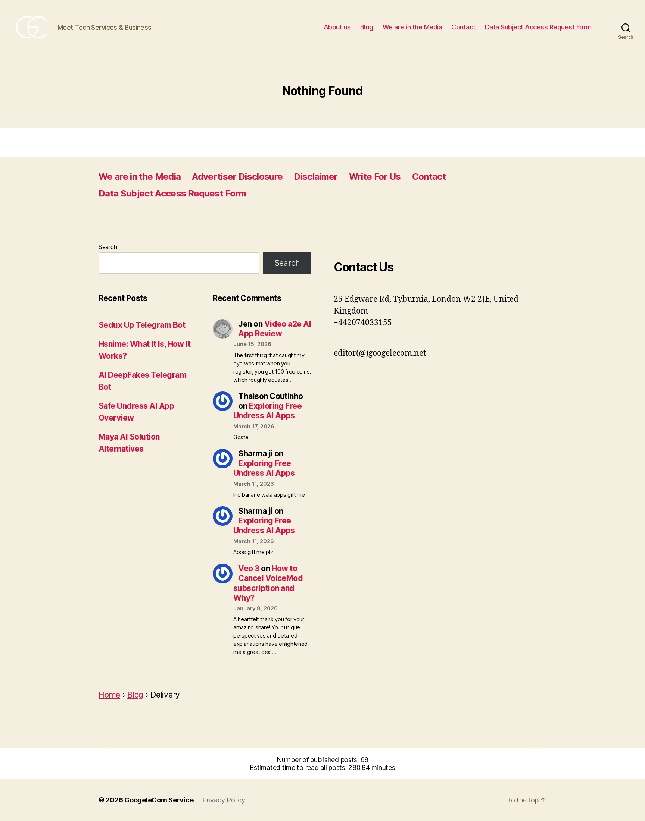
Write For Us (375, 176)
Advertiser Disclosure (237, 176)
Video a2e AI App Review (274, 328)
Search (108, 247)
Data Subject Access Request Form (538, 27)
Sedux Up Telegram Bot (142, 325)
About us (337, 27)
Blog (366, 27)
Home (109, 694)
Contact (463, 27)
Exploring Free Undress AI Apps (267, 410)
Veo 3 (248, 568)
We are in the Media (412, 27)
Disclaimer (315, 176)
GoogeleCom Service (158, 800)
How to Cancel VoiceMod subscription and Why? (268, 583)
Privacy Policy (223, 800)
